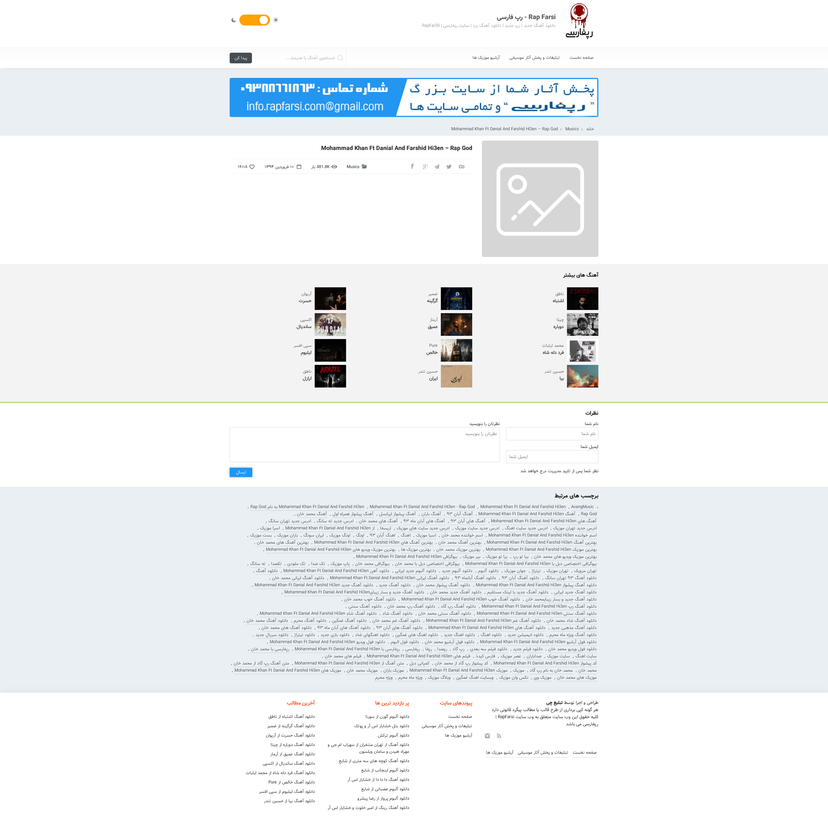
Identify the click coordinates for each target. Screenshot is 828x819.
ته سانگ (258, 563)
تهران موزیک (557, 571)
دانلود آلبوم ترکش (393, 735)
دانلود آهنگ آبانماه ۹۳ (475, 578)
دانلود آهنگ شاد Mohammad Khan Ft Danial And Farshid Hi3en (318, 613)
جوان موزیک (515, 571)
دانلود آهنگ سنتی (365, 606)
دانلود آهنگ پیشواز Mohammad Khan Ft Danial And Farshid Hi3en (536, 585)
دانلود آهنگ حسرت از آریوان (290, 735)
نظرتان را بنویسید (484, 423)
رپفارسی (412, 649)
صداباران (534, 656)
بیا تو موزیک (496, 556)
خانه (590, 129)
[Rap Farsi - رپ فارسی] (579, 23)
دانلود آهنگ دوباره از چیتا (293, 744)
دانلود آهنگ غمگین (349, 620)
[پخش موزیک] (414, 119)
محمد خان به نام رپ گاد (551, 670)
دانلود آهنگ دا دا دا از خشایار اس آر (378, 779)
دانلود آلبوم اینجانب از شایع (385, 770)
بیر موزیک (471, 556)
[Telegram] (436, 166)
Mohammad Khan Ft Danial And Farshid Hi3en (523, 507)
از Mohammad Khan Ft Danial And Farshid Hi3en (330, 528)
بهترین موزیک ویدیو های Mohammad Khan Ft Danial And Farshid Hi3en (331, 549)
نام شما (591, 423)
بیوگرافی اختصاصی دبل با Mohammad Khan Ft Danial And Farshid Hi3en (531, 563)
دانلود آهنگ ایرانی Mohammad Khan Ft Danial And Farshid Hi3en (389, 578)
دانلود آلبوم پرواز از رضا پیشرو (383, 798)
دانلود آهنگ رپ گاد (458, 606)
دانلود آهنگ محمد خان (267, 620)
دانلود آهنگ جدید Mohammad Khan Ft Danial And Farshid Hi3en (314, 585)
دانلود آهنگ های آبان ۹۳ (399, 627)
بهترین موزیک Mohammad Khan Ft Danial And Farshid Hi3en (541, 549)
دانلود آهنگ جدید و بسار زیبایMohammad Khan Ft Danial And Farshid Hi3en (354, 592)
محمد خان (587, 670)
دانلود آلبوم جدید (457, 571)
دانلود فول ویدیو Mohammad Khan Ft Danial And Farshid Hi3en (327, 642)
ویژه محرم (384, 677)
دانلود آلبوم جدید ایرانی (415, 571)
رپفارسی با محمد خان (270, 649)
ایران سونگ (313, 535)
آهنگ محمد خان (312, 514)
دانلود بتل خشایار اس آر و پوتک (381, 726)
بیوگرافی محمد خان (372, 563)
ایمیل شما (589, 446)
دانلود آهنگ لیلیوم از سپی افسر (287, 791)
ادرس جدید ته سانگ (335, 521)
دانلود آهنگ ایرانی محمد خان (298, 578)
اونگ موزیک (339, 535)
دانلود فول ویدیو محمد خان (572, 649)
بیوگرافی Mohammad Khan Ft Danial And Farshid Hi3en (406, 556)
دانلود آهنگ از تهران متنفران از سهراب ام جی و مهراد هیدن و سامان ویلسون (368, 748)
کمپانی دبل (419, 663)
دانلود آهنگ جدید (395, 585)
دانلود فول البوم (405, 642)
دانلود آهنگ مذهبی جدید (574, 627)
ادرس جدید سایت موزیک (477, 528)
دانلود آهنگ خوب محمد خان (370, 599)
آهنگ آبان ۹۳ (460, 514)
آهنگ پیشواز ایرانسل (397, 514)
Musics (572, 129)
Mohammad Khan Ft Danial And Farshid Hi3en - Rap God (422, 507)
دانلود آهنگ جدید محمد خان (456, 592)
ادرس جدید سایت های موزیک (423, 528)
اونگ (360, 535)
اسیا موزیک (426, 535)
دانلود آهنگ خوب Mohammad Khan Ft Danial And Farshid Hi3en (460, 599)
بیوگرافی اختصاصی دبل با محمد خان (427, 563)
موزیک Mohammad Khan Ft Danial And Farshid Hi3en (458, 670)
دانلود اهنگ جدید (459, 635)
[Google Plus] (424, 166)
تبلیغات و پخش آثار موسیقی (534, 57)
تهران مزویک (585, 571)
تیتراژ (536, 571)
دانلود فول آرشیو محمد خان (449, 642)
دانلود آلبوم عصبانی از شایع (385, 789)
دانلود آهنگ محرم (310, 620)
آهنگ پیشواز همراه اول (353, 514)
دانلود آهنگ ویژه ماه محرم (573, 635)
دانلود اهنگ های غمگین (416, 635)
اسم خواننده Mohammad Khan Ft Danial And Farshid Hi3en (542, 535)
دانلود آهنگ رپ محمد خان (411, 606)
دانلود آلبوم (488, 571)
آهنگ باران (431, 514)
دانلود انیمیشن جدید (525, 635)
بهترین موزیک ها (416, 549)
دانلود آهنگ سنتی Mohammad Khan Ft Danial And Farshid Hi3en (537, 613)
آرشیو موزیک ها (486, 57)
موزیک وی (542, 677)
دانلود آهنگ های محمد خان (286, 627)
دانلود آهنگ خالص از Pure (291, 782)
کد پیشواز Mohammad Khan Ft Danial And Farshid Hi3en (545, 663)
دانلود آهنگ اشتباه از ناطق (291, 716)
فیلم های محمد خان (343, 656)
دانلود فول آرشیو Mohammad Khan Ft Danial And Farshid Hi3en (538, 642)
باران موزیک (287, 535)
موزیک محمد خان (362, 670)
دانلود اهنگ (491, 635)
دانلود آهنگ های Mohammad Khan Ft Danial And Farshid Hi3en (487, 627)
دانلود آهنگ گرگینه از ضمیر (291, 726)
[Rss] (498, 735)
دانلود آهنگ (267, 571)
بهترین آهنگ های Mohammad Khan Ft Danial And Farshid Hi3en (373, 542)
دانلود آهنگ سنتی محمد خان (444, 613)
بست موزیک (261, 535)
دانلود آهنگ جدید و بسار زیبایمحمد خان (561, 599)
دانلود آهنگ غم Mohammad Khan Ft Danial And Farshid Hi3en (483, 620)
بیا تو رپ (520, 556)
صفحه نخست (582, 57)
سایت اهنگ (586, 656)
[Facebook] (412, 166)
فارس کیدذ (485, 656)
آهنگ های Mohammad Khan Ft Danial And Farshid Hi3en (544, 521)
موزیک (518, 670)
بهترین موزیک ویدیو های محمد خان (565, 556)
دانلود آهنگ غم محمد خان (396, 620)
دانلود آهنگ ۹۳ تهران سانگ (571, 578)
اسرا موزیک (270, 528)
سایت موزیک (558, 656)
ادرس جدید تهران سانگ (289, 521)
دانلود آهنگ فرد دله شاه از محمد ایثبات (280, 773)
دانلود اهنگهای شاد (372, 635)
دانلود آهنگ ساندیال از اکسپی (289, 763)
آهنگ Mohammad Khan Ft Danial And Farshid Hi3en (526, 514)
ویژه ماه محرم (410, 677)
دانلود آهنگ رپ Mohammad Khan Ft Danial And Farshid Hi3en (539, 606)
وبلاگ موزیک (439, 677)
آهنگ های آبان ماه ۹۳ (424, 521)
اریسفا (385, 528)
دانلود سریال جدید (272, 635)
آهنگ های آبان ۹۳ (468, 521)
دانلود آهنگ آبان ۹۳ (520, 578)
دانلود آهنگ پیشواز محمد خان (443, 585)
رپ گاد (458, 649)
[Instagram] (486, 735)
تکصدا (276, 563)
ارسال (241, 472)
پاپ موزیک (340, 563)
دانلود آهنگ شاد (397, 613)
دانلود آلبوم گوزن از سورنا (387, 716)
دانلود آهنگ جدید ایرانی (575, 592)
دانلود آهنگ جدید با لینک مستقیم (518, 592)
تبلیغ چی (554, 702)
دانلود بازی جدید (335, 635)
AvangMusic (582, 507)
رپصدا (442, 649)
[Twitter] (448, 166)
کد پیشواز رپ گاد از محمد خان (461, 663)
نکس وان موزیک (513, 677)
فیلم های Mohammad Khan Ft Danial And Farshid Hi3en (418, 656)
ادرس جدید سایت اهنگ (526, 528)
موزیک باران (393, 670)
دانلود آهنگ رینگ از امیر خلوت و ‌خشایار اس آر (368, 807)
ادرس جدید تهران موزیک (575, 528)
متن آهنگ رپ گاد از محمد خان (261, 663)
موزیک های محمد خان (577, 677)
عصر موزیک (511, 656)
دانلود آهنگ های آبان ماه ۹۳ (344, 627)
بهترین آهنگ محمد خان (459, 542)
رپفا (428, 649)
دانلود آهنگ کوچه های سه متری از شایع (374, 761)
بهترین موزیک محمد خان (458, 549)
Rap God (589, 514)
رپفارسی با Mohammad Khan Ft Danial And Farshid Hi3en (347, 649)
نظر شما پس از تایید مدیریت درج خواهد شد (559, 471)
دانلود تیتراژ (304, 635)
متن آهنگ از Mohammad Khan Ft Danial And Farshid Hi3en (349, 663)
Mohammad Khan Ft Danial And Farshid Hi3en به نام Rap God (307, 507)
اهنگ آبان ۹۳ (382, 535)
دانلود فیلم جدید (528, 649)
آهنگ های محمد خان (378, 521)
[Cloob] (461, 166)
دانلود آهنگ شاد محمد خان (572, 620)
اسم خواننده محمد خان (462, 535)
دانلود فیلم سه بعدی (488, 649)
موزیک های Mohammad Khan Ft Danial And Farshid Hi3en (287, 670)
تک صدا (318, 563)
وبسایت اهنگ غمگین (475, 677)
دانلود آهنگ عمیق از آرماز (292, 754)
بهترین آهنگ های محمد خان (283, 542)
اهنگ (405, 535)
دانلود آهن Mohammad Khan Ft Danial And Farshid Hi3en (336, 571)
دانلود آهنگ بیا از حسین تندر (289, 801)
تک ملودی (296, 563)
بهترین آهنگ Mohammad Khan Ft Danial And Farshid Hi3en (542, 542)
